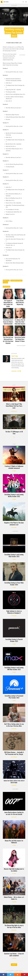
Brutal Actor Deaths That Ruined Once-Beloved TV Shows (20, 339)
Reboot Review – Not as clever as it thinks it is (14, 898)
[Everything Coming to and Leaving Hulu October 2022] (14, 543)
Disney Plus (6, 280)
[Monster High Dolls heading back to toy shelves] (14, 858)
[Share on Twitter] (10, 974)
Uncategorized (14, 411)
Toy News (14, 873)
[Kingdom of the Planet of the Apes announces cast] (14, 511)
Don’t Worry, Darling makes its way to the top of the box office (14, 725)
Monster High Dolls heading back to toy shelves (14, 870)
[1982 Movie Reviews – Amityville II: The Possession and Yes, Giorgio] (14, 741)
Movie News (14, 527)
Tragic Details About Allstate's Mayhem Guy (20, 302)
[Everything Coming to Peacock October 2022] (14, 628)
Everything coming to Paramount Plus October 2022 (14, 697)
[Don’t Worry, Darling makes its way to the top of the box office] (14, 713)
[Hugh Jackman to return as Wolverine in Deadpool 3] (14, 600)
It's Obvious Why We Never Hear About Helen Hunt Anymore (20, 322)
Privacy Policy (21, 971)
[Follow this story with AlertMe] (24, 974)
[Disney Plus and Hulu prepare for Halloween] (14, 829)
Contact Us (15, 971)
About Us (10, 971)
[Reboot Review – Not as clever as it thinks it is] (14, 886)
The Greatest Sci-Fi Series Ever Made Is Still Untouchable (8, 322)
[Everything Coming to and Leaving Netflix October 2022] (14, 483)
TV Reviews (14, 901)
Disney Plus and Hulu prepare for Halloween (14, 841)
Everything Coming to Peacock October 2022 (14, 640)
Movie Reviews (14, 757)
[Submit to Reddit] (17, 974)
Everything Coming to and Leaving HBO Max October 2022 (14, 668)
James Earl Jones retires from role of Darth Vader (14, 781)
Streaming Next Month (16, 280)
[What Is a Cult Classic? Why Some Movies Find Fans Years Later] (14, 394)
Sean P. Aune (14, 356)
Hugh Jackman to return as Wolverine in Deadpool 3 (14, 612)
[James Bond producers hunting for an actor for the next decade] (14, 801)
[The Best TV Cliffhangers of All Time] (14, 421)
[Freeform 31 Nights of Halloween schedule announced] (14, 455)
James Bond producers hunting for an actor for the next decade (14, 813)
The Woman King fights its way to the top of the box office (14, 926)
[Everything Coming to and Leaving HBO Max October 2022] (14, 656)
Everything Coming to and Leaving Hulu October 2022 (14, 555)
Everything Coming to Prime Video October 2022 (14, 584)
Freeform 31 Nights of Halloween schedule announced (14, 467)
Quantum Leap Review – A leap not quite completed (14, 954)
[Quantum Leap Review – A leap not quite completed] (14, 942)
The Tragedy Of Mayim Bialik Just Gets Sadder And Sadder (8, 303)
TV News (5, 282)
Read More (14, 371)
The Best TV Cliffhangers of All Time (14, 432)
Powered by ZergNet (21, 345)
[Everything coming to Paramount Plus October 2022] (14, 684)
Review (6, 734)
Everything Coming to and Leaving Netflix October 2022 (14, 495)
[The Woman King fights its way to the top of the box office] (14, 914)
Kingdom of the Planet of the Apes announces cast (14, 524)
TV (14, 437)
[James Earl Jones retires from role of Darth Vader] (14, 769)
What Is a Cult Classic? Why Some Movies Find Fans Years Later (14, 406)
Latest (14, 964)
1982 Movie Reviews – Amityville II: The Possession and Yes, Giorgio (14, 753)
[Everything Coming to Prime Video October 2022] (14, 571)
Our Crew (5, 971)
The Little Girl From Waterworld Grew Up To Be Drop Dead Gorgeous (8, 340)
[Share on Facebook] (3, 974)
